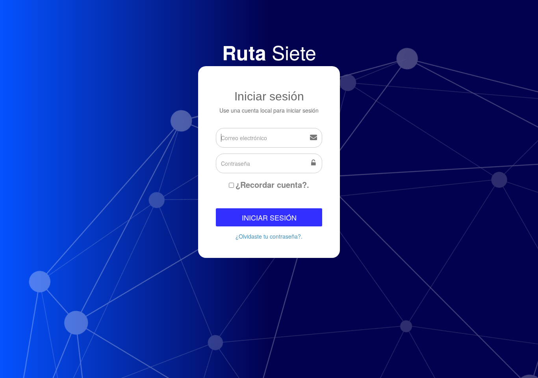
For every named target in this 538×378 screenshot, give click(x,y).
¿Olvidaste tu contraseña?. (269, 236)
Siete (269, 52)
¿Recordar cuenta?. (272, 184)
